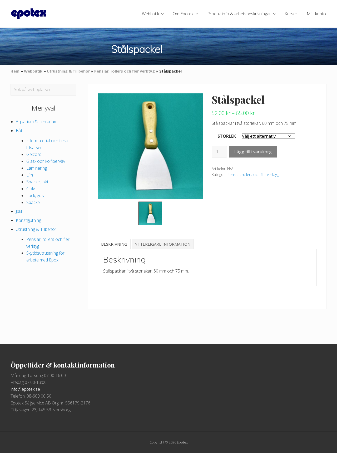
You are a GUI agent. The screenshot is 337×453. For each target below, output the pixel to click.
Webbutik (33, 71)
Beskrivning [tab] (114, 244)
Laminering (36, 168)
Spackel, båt (37, 182)
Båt (19, 130)
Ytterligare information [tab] (162, 244)
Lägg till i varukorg (253, 152)
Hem (15, 71)
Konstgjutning (28, 220)
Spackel (33, 202)
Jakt (19, 211)
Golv (30, 189)
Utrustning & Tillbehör (68, 71)
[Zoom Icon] (150, 146)
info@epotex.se (25, 389)
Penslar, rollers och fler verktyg (124, 71)
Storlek (226, 136)
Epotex (182, 442)
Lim (29, 175)
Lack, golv (35, 195)
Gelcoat (33, 154)
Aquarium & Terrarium (36, 122)
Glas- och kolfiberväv (45, 161)
